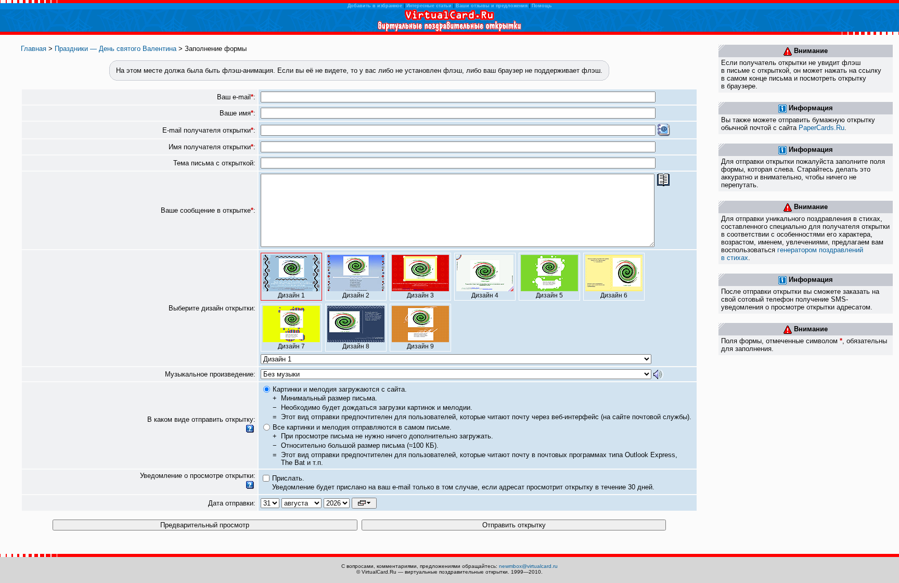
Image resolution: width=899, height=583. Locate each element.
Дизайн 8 (355, 346)
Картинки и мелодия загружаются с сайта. (340, 389)
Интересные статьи (429, 5)
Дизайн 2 (355, 295)
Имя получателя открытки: (212, 147)
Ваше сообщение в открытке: (208, 210)
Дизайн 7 (291, 346)
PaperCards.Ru (821, 128)
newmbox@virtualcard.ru (528, 566)
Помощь (542, 5)
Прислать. (288, 478)
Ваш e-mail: (236, 97)
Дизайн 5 (549, 295)
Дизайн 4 (484, 295)
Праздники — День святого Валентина (115, 49)
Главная (33, 49)
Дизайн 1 (291, 295)
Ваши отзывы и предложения (492, 5)
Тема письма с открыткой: (214, 163)
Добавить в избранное (375, 5)
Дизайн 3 (420, 295)
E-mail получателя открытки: (208, 130)
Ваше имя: (237, 113)
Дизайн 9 (420, 346)
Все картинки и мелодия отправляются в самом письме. (362, 427)
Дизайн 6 (613, 295)
